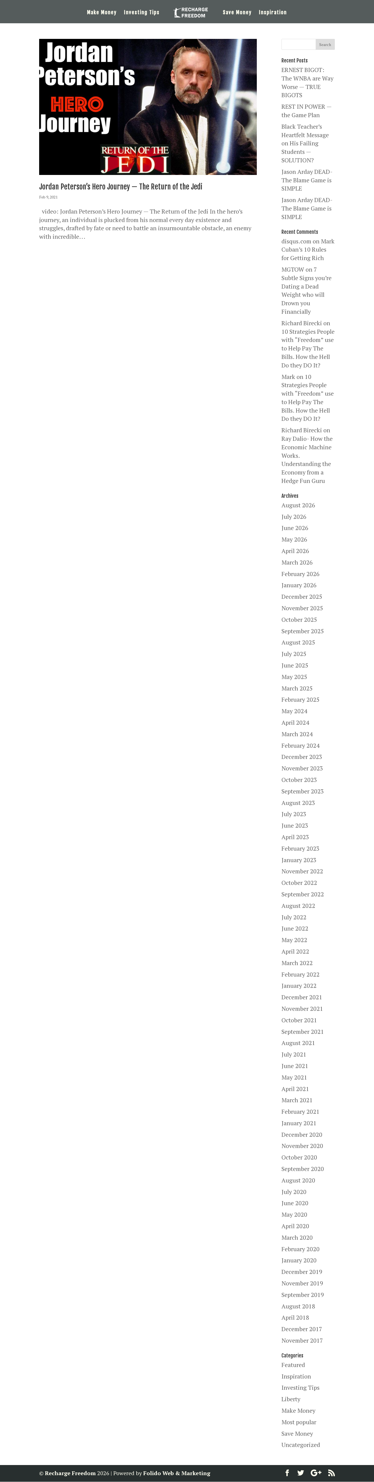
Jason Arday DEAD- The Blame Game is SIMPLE (306, 180)
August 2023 (298, 803)
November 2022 (302, 871)
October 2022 (299, 883)
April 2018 (295, 1317)
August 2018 (298, 1306)
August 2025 (298, 642)
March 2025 (297, 688)
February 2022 (300, 974)
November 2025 (302, 608)
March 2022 (297, 963)
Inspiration (273, 12)
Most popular (298, 1422)
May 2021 (294, 1077)
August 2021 (298, 1043)
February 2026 (300, 574)
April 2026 (295, 551)
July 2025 (293, 654)
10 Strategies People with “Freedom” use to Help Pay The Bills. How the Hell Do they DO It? (308, 348)
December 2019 (301, 1272)
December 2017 (301, 1329)
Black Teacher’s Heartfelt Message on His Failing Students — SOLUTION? (305, 143)
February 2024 (300, 745)
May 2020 (294, 1214)
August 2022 (298, 906)
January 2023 (299, 860)
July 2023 (293, 814)
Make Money (102, 12)
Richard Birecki (301, 323)
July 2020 (293, 1192)
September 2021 (302, 1031)
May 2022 (294, 940)
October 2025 (299, 619)
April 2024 (295, 722)
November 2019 (302, 1283)
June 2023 (294, 825)
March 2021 (297, 1100)
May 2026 (294, 539)
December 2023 (301, 757)
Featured (293, 1365)
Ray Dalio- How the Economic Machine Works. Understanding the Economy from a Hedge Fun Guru (307, 459)
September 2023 (302, 791)
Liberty (290, 1399)
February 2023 (300, 848)
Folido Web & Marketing (176, 1473)
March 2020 (297, 1237)
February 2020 (300, 1249)
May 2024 (294, 711)
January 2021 (299, 1123)
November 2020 (302, 1146)
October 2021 (299, 1020)
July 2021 (293, 1054)
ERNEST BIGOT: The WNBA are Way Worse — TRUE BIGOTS (307, 82)
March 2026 (297, 562)
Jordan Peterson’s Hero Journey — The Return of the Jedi (120, 186)
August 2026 (298, 505)
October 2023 (299, 780)
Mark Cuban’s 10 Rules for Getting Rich (308, 249)
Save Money (237, 12)
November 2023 (302, 768)
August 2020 (298, 1180)
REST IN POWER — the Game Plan (306, 110)
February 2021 (300, 1111)
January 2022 (299, 985)
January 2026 (299, 585)
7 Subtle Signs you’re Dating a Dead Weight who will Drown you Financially (306, 290)
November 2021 (302, 1008)
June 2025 (294, 665)
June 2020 (294, 1203)
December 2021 (301, 997)
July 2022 (293, 917)
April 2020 (295, 1226)
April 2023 (295, 837)
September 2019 (302, 1295)
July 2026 (293, 516)
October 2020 (299, 1157)
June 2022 (294, 928)
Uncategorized (300, 1445)
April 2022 (295, 951)
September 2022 (302, 894)
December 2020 (301, 1134)
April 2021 (295, 1089)
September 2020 (302, 1169)
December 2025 (301, 596)
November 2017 (302, 1340)
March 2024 (297, 734)
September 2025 (302, 631)
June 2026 (294, 528)
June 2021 (294, 1066)
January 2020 (299, 1260)
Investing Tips (142, 12)
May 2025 (294, 677)
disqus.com (296, 241)
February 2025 (300, 699)
